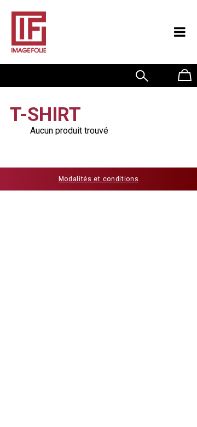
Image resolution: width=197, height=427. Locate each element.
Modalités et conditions (99, 179)
